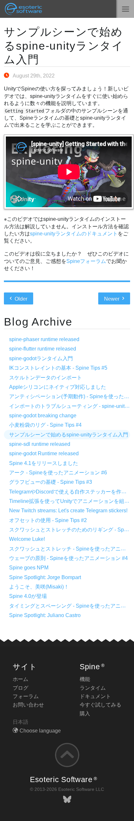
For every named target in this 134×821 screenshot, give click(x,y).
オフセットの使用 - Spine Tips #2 (48, 520)
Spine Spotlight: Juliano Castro (45, 615)
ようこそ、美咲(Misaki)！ (39, 586)
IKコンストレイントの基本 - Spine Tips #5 (58, 368)
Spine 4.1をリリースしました (43, 463)
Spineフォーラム (86, 261)
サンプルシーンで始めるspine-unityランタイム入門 (63, 46)
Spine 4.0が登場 (28, 596)
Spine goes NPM (28, 567)
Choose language (40, 730)
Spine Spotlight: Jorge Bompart (45, 577)
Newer (112, 299)
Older (20, 299)
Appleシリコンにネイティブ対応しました (57, 387)
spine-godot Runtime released (44, 453)
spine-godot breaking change (42, 415)
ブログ (20, 688)
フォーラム (26, 696)
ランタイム (93, 688)
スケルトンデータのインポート (45, 377)
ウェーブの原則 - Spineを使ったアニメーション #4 (68, 558)
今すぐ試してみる (100, 705)
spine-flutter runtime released (42, 348)
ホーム (20, 679)
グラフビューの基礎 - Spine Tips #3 (50, 482)
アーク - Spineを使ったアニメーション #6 (58, 472)
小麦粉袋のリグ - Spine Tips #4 (45, 425)
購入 (85, 713)
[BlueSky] (67, 799)
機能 (85, 679)
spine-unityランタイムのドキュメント (74, 233)
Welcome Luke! (27, 539)
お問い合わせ (28, 705)
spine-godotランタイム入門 (41, 358)
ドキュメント (95, 696)
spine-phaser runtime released (44, 339)
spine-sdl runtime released (39, 444)
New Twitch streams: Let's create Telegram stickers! (68, 510)
